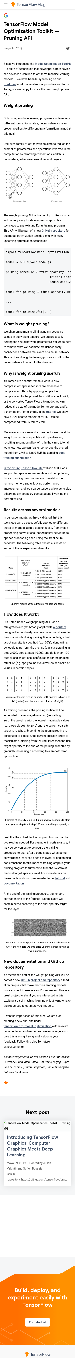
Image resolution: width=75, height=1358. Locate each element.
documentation (14, 883)
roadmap (10, 84)
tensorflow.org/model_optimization (28, 1026)
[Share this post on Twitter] (67, 48)
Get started (37, 1322)
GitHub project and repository (40, 980)
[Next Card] (37, 1153)
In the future (12, 468)
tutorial (51, 412)
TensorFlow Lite (32, 468)
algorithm (59, 627)
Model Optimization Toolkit (53, 64)
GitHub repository (53, 230)
